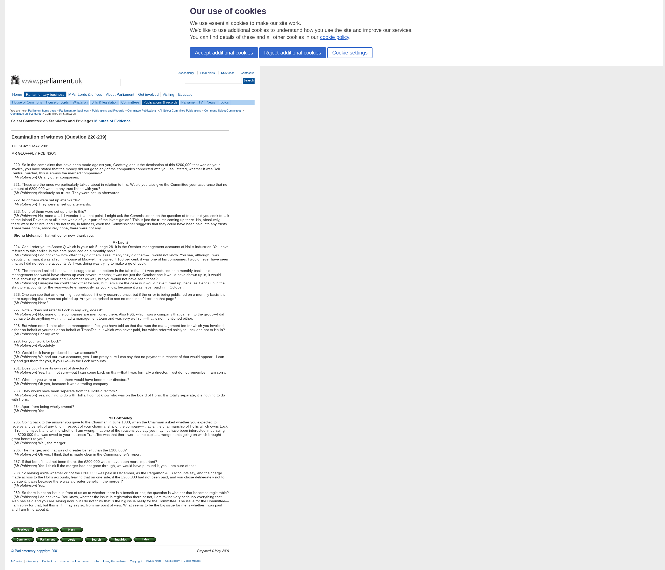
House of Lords (57, 102)
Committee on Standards (26, 113)
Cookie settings (350, 53)
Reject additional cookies (292, 53)
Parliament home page (42, 110)
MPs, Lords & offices (85, 94)
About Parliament (120, 94)
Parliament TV (192, 102)
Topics (224, 102)
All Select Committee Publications (180, 110)
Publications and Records (108, 110)
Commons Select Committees (223, 110)
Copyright (136, 561)
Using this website (114, 561)
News (211, 102)
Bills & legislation (104, 102)
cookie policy (334, 37)
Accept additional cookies (224, 53)
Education (186, 94)
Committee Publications (142, 110)
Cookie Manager (192, 561)
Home (17, 94)
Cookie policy (172, 561)
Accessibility (186, 72)
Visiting (168, 94)
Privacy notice (153, 561)
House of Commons (27, 102)
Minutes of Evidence (112, 121)
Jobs (96, 561)
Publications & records (160, 102)
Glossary (32, 561)
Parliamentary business (45, 94)
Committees (130, 102)
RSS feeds (228, 72)
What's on (80, 102)
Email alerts (207, 72)
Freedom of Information (74, 561)
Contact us (248, 72)
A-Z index (16, 561)
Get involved (148, 94)
